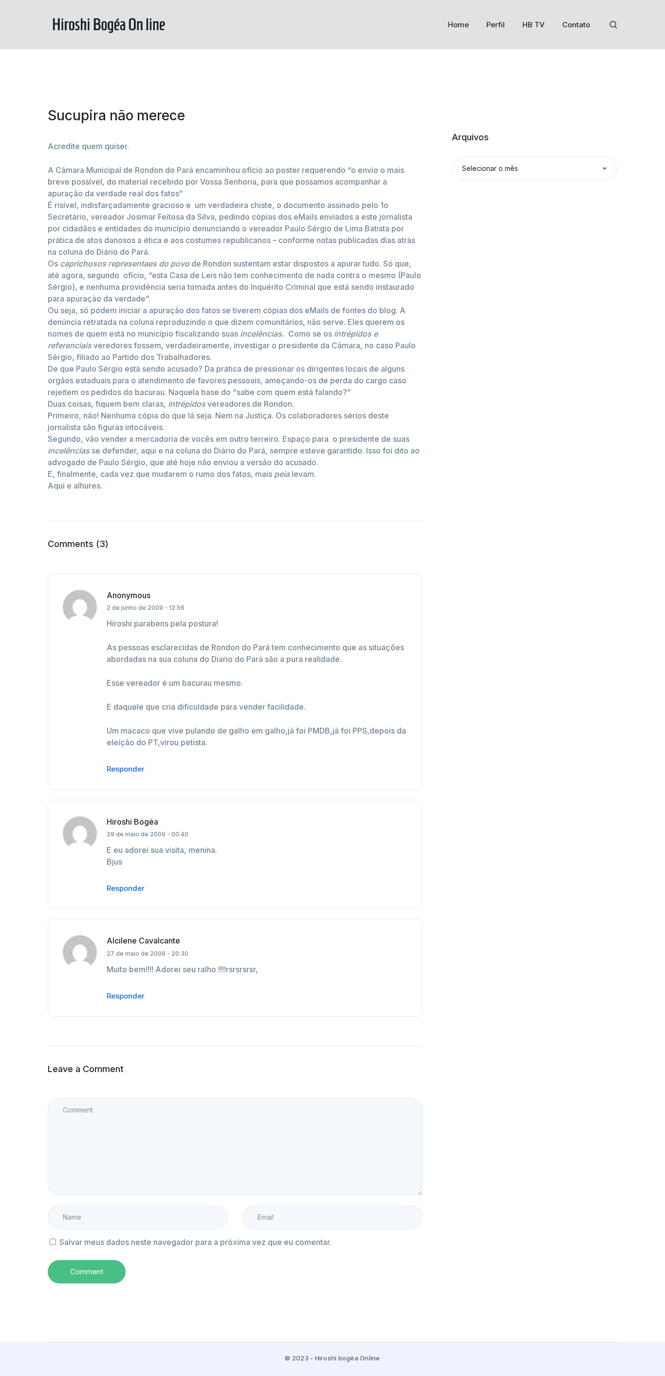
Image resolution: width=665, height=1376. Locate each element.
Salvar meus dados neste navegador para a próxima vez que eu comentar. (195, 1242)
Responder (126, 768)
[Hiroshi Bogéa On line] (108, 24)
